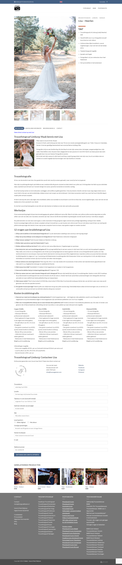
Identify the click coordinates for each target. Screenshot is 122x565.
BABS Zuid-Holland (92, 529)
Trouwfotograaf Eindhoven (46, 511)
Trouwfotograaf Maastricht (46, 520)
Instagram (81, 370)
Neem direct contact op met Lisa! (24, 132)
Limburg (95, 18)
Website (81, 365)
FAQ (15, 521)
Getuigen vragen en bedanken (95, 524)
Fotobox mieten (67, 526)
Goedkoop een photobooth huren (72, 538)
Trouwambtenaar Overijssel (95, 547)
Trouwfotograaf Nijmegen (46, 534)
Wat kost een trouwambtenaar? (96, 513)
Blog (15, 524)
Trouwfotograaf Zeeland (45, 518)
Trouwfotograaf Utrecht (45, 513)
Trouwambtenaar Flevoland (94, 545)
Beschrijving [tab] (19, 128)
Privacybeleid (18, 517)
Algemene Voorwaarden (21, 519)
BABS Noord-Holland (93, 533)
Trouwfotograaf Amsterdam (46, 504)
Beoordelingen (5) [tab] (49, 128)
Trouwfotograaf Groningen (46, 527)
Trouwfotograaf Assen (45, 524)
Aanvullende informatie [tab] (33, 128)
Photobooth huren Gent (69, 545)
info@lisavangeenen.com (53, 372)
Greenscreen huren (68, 515)
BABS (94, 8)
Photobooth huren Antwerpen (71, 542)
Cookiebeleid (18, 514)
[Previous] (17, 62)
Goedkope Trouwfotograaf (46, 502)
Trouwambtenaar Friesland (94, 551)
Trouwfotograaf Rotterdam (46, 506)
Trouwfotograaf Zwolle (45, 522)
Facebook (81, 367)
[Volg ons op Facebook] (107, 2)
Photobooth (102, 8)
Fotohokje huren (67, 506)
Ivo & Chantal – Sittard (44, 487)
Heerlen (102, 18)
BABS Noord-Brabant (93, 538)
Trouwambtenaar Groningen (95, 554)
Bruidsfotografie (84, 18)
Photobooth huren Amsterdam (71, 531)
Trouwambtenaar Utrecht (94, 531)
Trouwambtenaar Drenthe (94, 549)
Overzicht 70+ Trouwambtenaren (96, 506)
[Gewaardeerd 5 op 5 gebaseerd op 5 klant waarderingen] (93, 26)
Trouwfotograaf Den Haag (46, 508)
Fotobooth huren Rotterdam (71, 533)
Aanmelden (102, 2)
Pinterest (81, 372)
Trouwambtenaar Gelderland (95, 542)
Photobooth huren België (70, 529)
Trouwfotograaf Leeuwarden (47, 529)
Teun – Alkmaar (89, 487)
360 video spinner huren (69, 520)
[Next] (72, 62)
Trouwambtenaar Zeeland (94, 535)
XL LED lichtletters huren (70, 522)
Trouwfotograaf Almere (45, 531)
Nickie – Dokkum (19, 487)
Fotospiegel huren (67, 508)
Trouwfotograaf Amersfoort (46, 515)
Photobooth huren (68, 502)
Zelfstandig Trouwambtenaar (95, 502)
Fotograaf (87, 8)
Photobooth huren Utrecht (70, 535)
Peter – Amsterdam (67, 487)
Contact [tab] (59, 128)
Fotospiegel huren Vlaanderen (71, 540)
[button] (16, 107)
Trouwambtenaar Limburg (94, 540)
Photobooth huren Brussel (70, 547)
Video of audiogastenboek (70, 518)
